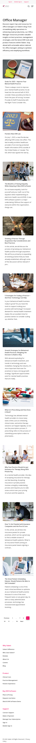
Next (21, 621)
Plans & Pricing (7, 695)
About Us (6, 659)
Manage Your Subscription (11, 719)
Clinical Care (7, 677)
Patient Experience (9, 684)
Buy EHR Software (9, 691)
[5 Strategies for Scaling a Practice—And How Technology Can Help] (18, 282)
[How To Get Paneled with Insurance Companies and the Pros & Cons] (18, 511)
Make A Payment (8, 716)
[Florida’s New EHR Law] (18, 121)
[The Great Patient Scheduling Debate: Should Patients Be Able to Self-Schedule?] (18, 566)
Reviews (5, 656)
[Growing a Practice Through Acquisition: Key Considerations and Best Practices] (18, 225)
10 (4, 621)
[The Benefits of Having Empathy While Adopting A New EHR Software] (18, 171)
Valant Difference (8, 649)
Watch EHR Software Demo (12, 701)
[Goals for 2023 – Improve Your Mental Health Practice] (18, 69)
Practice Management (10, 680)
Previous (6, 618)
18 (16, 621)
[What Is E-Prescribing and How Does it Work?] (18, 397)
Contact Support (8, 712)
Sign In (5, 722)
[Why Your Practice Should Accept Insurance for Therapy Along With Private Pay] (18, 454)
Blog (4, 666)
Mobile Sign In (7, 726)
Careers (5, 662)
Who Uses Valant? (9, 652)
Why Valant (7, 646)
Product (6, 673)
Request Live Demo (9, 698)
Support (6, 709)
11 (9, 621)
